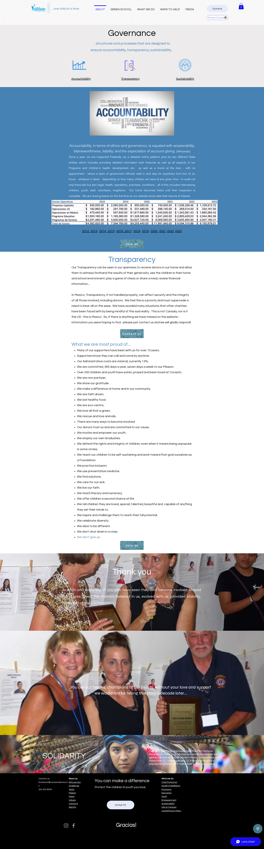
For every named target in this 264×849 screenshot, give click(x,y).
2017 (127, 231)
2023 (178, 231)
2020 (154, 231)
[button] (241, 6)
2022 (170, 231)
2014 (102, 231)
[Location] (257, 828)
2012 (86, 231)
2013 (94, 231)
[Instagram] (66, 826)
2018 (137, 231)
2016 (119, 231)
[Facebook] (74, 826)
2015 (111, 231)
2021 (162, 231)
